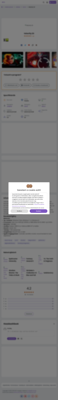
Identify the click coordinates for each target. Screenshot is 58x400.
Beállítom (19, 211)
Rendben (38, 211)
